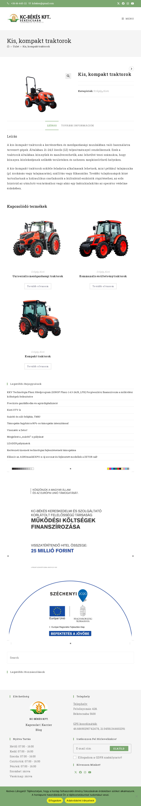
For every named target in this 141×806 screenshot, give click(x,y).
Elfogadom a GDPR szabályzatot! (100, 757)
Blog (39, 730)
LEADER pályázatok (18, 443)
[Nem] (136, 796)
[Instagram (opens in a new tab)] (128, 3)
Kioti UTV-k (14, 409)
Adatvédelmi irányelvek (80, 800)
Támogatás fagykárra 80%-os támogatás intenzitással (37, 423)
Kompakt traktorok (38, 356)
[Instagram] (85, 772)
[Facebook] (80, 772)
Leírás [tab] (52, 125)
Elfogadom (55, 800)
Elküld (118, 748)
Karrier (47, 725)
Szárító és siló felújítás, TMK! (23, 416)
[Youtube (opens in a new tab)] (132, 3)
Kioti (106, 91)
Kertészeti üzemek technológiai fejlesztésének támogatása (41, 450)
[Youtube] (89, 772)
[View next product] (131, 68)
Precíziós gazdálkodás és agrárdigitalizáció (32, 403)
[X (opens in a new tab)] (118, 3)
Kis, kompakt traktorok (36, 46)
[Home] (8, 46)
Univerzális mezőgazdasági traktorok (37, 276)
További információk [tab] (77, 125)
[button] (68, 76)
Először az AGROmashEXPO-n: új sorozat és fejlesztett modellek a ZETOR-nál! (52, 456)
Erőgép (98, 91)
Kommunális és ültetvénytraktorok (103, 276)
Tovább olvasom (38, 286)
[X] (75, 772)
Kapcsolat (33, 725)
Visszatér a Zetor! (17, 430)
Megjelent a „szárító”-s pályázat (25, 436)
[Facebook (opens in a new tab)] (123, 3)
